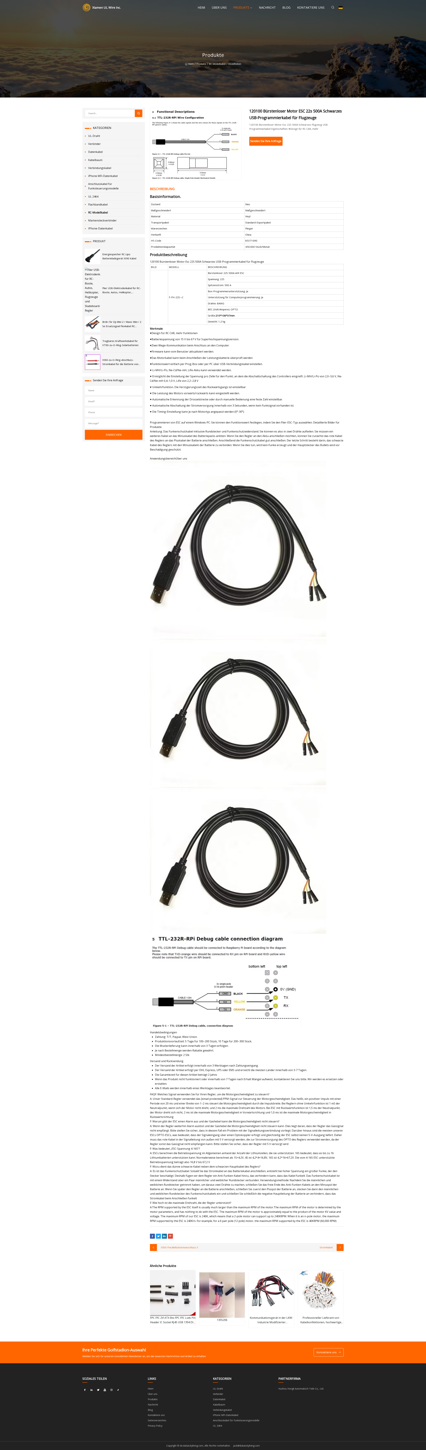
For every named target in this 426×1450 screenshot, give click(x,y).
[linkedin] (91, 1389)
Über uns (219, 7)
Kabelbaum (95, 160)
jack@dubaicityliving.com (246, 1445)
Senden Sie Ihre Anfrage (265, 141)
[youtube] (104, 1389)
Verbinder (94, 144)
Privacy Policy (155, 1425)
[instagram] (111, 1389)
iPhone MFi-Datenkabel (103, 176)
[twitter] (98, 1389)
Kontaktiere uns (310, 7)
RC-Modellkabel (217, 63)
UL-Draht (94, 136)
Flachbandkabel (98, 204)
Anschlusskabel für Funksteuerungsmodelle (103, 186)
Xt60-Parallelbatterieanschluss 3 (179, 1247)
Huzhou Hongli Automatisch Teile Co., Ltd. (301, 1388)
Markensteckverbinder (102, 220)
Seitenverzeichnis (157, 1420)
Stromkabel (326, 1247)
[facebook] (84, 1389)
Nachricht (267, 7)
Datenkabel (95, 152)
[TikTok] (118, 1389)
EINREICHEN (114, 435)
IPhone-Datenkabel (100, 228)
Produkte (241, 7)
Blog (286, 7)
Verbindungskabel (99, 168)
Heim (201, 7)
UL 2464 (93, 196)
